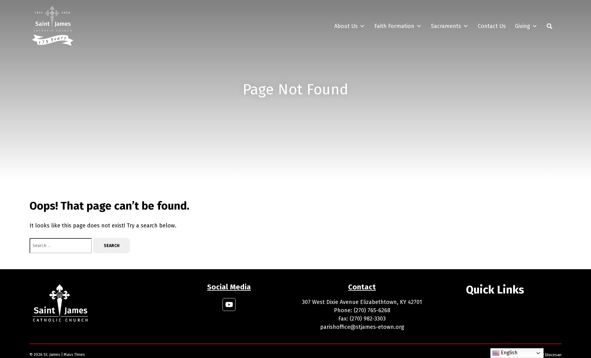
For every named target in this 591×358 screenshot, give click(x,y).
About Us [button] (346, 26)
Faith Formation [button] (394, 26)
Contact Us (492, 26)
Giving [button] (522, 26)
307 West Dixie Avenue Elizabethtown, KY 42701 (362, 302)
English (508, 353)
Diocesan (553, 354)
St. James (51, 354)
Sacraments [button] (446, 26)
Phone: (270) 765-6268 (362, 310)
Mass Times (74, 354)
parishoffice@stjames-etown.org (362, 327)
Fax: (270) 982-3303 (362, 318)
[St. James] (53, 26)
